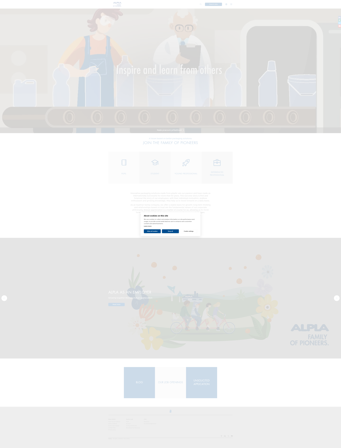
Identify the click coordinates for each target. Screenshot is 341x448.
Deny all (170, 231)
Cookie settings (188, 231)
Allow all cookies (152, 231)
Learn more (147, 226)
